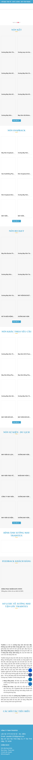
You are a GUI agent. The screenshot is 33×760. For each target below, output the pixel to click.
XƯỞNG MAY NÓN (23, 316)
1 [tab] (13, 22)
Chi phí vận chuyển (6, 752)
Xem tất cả (16, 120)
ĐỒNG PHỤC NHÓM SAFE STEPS (11, 589)
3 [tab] (16, 22)
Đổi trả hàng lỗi (5, 754)
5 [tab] (19, 22)
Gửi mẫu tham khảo (6, 748)
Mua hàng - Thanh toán (7, 750)
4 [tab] (18, 22)
